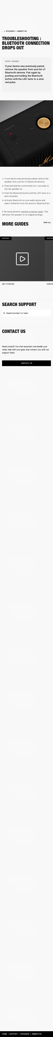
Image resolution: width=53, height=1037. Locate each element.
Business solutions (43, 5)
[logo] (10, 10)
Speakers (10, 31)
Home (4, 1034)
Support (14, 1034)
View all (47, 222)
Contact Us (26, 363)
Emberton (22, 31)
